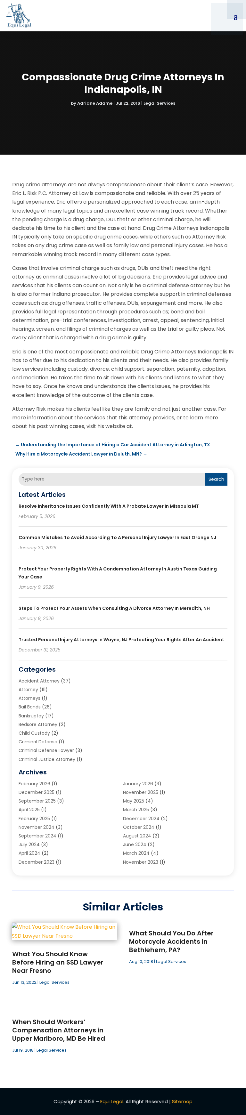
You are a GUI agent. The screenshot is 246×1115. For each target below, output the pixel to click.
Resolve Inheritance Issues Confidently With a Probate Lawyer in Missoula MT (109, 506)
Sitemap (182, 1101)
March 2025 (136, 809)
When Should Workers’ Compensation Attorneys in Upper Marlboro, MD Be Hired (58, 1030)
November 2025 (140, 792)
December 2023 (36, 862)
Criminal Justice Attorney (47, 759)
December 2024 (141, 818)
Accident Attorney (39, 681)
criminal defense (38, 742)
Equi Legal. (112, 1101)
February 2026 (34, 783)
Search (216, 479)
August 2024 (137, 836)
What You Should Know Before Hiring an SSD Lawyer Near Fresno (57, 962)
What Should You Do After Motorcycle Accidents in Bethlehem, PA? (171, 941)
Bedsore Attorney (38, 724)
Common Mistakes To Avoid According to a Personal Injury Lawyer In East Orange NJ (117, 537)
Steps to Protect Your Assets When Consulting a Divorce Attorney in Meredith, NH (114, 608)
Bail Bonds (30, 707)
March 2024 (136, 853)
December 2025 (36, 792)
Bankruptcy (31, 716)
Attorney (28, 689)
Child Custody (34, 733)
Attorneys (29, 698)
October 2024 (138, 827)
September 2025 (37, 801)
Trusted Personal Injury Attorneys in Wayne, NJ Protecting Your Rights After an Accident (121, 639)
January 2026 (138, 783)
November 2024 (36, 827)
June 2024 (134, 844)
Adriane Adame (94, 103)
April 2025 (29, 809)
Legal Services (159, 103)
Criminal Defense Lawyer (46, 750)
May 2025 (133, 801)
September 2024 (37, 836)
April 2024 (29, 853)
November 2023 (140, 862)
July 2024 (29, 844)
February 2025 (34, 818)
